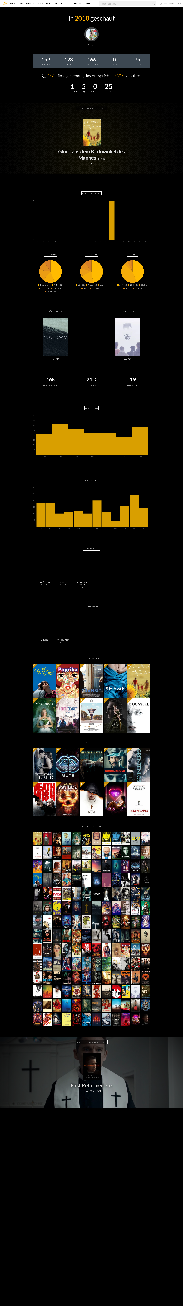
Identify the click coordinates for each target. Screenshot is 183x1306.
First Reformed (87, 1085)
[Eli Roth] (44, 624)
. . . (95, 3)
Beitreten (169, 4)
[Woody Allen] (63, 624)
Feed (88, 4)
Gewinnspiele (77, 4)
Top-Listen (51, 4)
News (12, 4)
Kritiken (30, 4)
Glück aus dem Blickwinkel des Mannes (91, 154)
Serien (40, 4)
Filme (20, 4)
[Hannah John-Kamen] (82, 566)
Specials (64, 4)
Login (179, 4)
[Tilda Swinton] (63, 566)
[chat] (160, 3)
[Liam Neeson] (44, 566)
